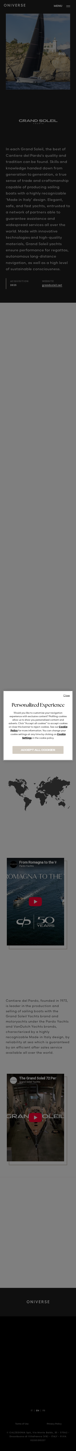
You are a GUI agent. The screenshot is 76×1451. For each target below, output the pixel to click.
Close (66, 695)
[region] (38, 726)
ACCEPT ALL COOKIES (38, 750)
